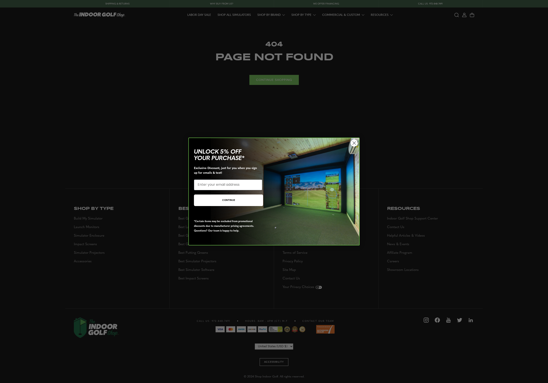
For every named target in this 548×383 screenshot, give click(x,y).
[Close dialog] (354, 143)
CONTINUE (228, 200)
